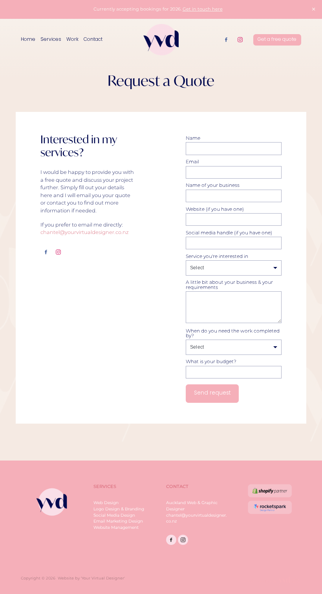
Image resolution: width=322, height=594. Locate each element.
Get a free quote (277, 40)
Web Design (106, 502)
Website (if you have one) (215, 209)
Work (72, 40)
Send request (212, 393)
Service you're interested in (217, 256)
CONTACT (177, 486)
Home (28, 40)
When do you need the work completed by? (233, 333)
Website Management (116, 527)
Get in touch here (203, 9)
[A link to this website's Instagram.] (239, 39)
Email (192, 161)
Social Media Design (114, 515)
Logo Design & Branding (118, 509)
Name (193, 138)
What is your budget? (211, 361)
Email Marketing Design (118, 521)
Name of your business (213, 185)
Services (50, 40)
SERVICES (104, 486)
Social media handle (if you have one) (229, 232)
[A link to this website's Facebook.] (226, 39)
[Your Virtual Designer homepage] (161, 39)
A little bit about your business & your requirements (229, 284)
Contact (93, 40)
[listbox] (234, 268)
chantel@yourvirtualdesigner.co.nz (84, 232)
